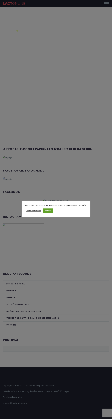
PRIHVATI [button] (48, 210)
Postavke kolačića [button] (33, 210)
